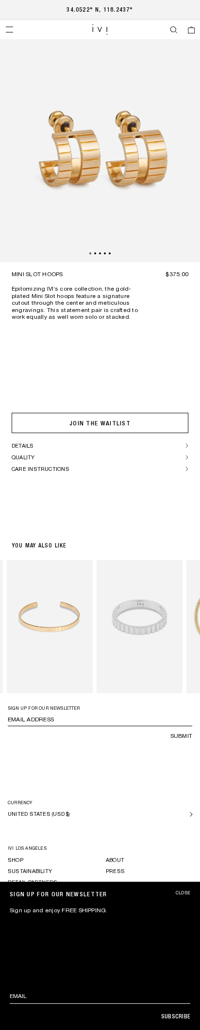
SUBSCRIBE (175, 1016)
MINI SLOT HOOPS (37, 274)
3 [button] (100, 253)
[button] (9, 29)
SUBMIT (181, 736)
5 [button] (110, 253)
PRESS (115, 871)
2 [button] (95, 253)
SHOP (15, 860)
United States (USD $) (39, 814)
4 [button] (105, 253)
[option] (100, 150)
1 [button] (90, 253)
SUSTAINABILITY (30, 871)
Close (183, 892)
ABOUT (115, 860)
